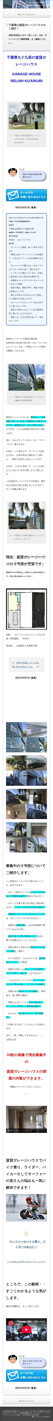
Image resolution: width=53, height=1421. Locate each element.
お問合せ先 (11, 1039)
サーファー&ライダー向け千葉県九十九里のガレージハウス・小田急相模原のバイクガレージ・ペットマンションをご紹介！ (26, 1413)
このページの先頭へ (42, 1417)
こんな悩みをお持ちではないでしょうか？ (26, 1261)
